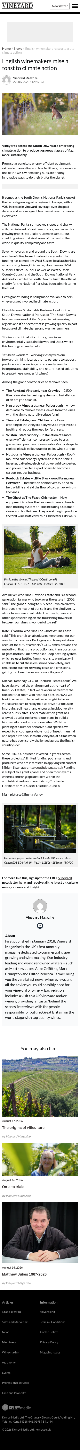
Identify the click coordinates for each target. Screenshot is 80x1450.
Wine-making (10, 1352)
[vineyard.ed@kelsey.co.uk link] (40, 926)
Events (6, 1372)
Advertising (47, 1311)
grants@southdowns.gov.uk (43, 767)
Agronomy (9, 1362)
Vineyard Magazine (25, 78)
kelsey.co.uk (43, 1429)
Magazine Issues (50, 1352)
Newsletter (60, 6)
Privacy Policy (49, 1342)
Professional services (15, 1382)
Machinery (9, 1342)
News (18, 48)
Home (6, 48)
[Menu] (75, 6)
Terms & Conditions (52, 1322)
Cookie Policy (49, 1332)
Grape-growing (11, 1311)
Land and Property (14, 1393)
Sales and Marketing (14, 1322)
